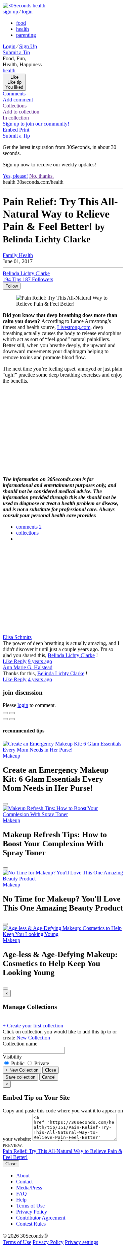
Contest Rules (31, 1224)
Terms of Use (30, 1205)
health (22, 29)
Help (21, 1199)
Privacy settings (81, 1242)
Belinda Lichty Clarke (71, 655)
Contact (24, 1181)
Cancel (48, 1077)
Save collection (20, 1077)
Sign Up (28, 46)
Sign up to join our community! (36, 124)
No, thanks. (41, 176)
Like (8, 661)
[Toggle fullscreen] (12, 713)
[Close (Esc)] (5, 713)
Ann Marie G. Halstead (27, 667)
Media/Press (29, 1187)
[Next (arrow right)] (12, 719)
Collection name (20, 1043)
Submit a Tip (16, 52)
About (23, 1175)
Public (18, 1063)
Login (9, 46)
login (27, 11)
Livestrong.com (73, 327)
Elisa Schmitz (17, 637)
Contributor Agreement (40, 1218)
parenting (26, 35)
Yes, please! (15, 176)
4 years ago (40, 679)
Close (50, 1070)
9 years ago (40, 661)
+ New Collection (21, 1070)
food (21, 23)
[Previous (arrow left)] (5, 719)
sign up (10, 11)
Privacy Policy (31, 1212)
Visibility (12, 1057)
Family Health (18, 255)
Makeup (11, 756)
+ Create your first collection (33, 1025)
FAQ (21, 1193)
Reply (20, 661)
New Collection (33, 1037)
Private (41, 1063)
